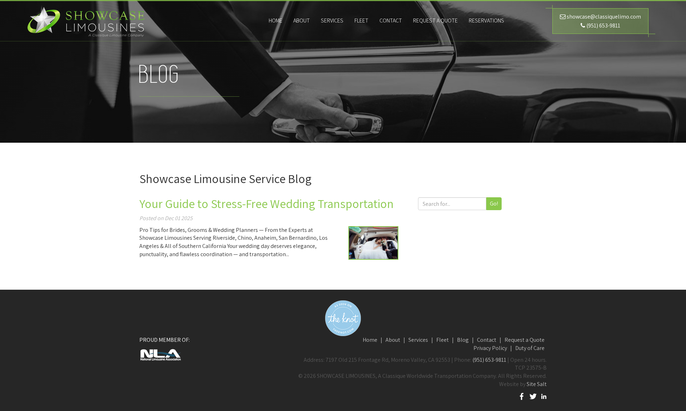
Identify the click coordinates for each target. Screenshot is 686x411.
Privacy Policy (490, 348)
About (393, 340)
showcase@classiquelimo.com (604, 16)
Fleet (442, 340)
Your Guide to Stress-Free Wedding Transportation (266, 204)
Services (418, 340)
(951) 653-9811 (603, 25)
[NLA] (203, 354)
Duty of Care (530, 348)
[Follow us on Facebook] (521, 396)
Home (370, 340)
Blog (463, 340)
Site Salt (537, 384)
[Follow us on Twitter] (533, 396)
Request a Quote (435, 20)
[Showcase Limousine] (85, 21)
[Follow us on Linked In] (544, 396)
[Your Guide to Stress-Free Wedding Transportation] (373, 243)
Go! (494, 203)
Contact (486, 340)
